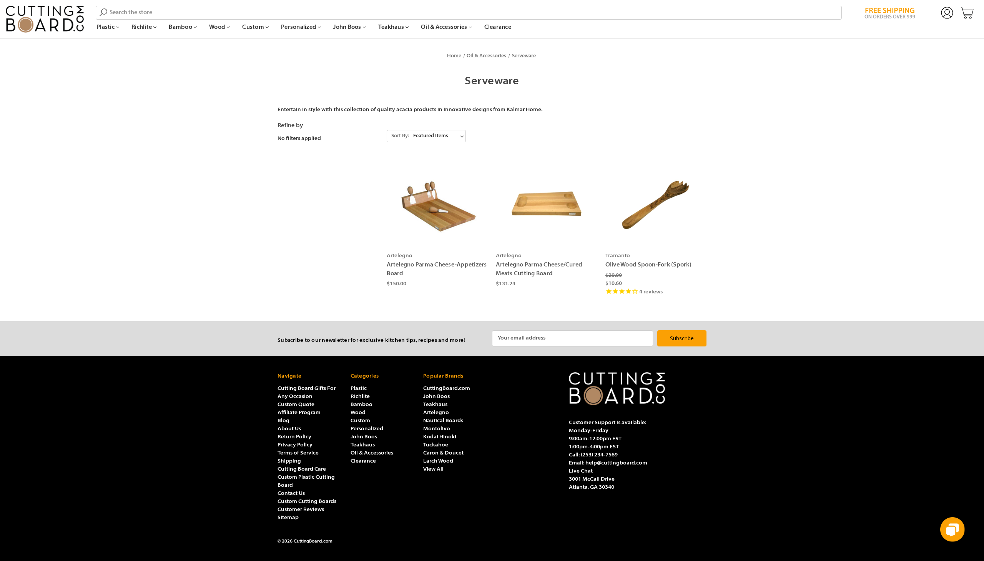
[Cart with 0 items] (966, 13)
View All (433, 469)
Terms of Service (298, 453)
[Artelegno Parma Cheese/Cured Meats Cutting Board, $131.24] (546, 204)
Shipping (289, 461)
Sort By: (400, 135)
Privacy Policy (295, 445)
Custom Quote (296, 405)
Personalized (299, 27)
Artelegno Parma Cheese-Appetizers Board (437, 269)
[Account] (947, 13)
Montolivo (436, 429)
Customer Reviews (301, 510)
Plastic (106, 27)
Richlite (142, 27)
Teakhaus (391, 27)
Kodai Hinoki (439, 437)
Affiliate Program (299, 413)
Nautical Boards (443, 421)
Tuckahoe (435, 445)
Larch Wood (438, 461)
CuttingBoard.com (446, 388)
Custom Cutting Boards (307, 501)
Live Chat (581, 471)
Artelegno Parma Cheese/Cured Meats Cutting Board (539, 269)
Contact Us (291, 493)
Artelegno (436, 413)
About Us (289, 429)
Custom (253, 27)
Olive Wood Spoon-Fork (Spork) (648, 265)
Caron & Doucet (443, 453)
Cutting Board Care (302, 469)
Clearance (497, 27)
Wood (217, 27)
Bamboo (181, 27)
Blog (283, 421)
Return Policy (294, 437)
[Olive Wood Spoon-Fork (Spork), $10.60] (656, 204)
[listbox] (438, 136)
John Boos (347, 27)
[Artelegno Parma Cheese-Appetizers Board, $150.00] (437, 204)
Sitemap (288, 518)
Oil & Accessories (445, 27)
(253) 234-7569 (599, 455)
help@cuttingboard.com (616, 463)
